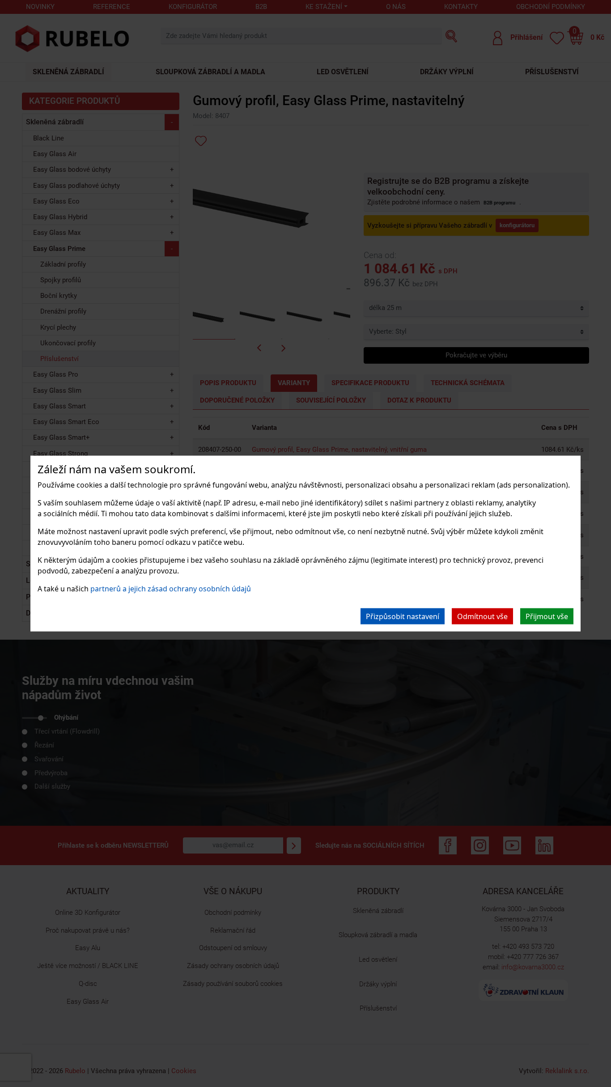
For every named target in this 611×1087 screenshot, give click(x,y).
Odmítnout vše (482, 616)
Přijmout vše (547, 616)
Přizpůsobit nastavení (402, 616)
